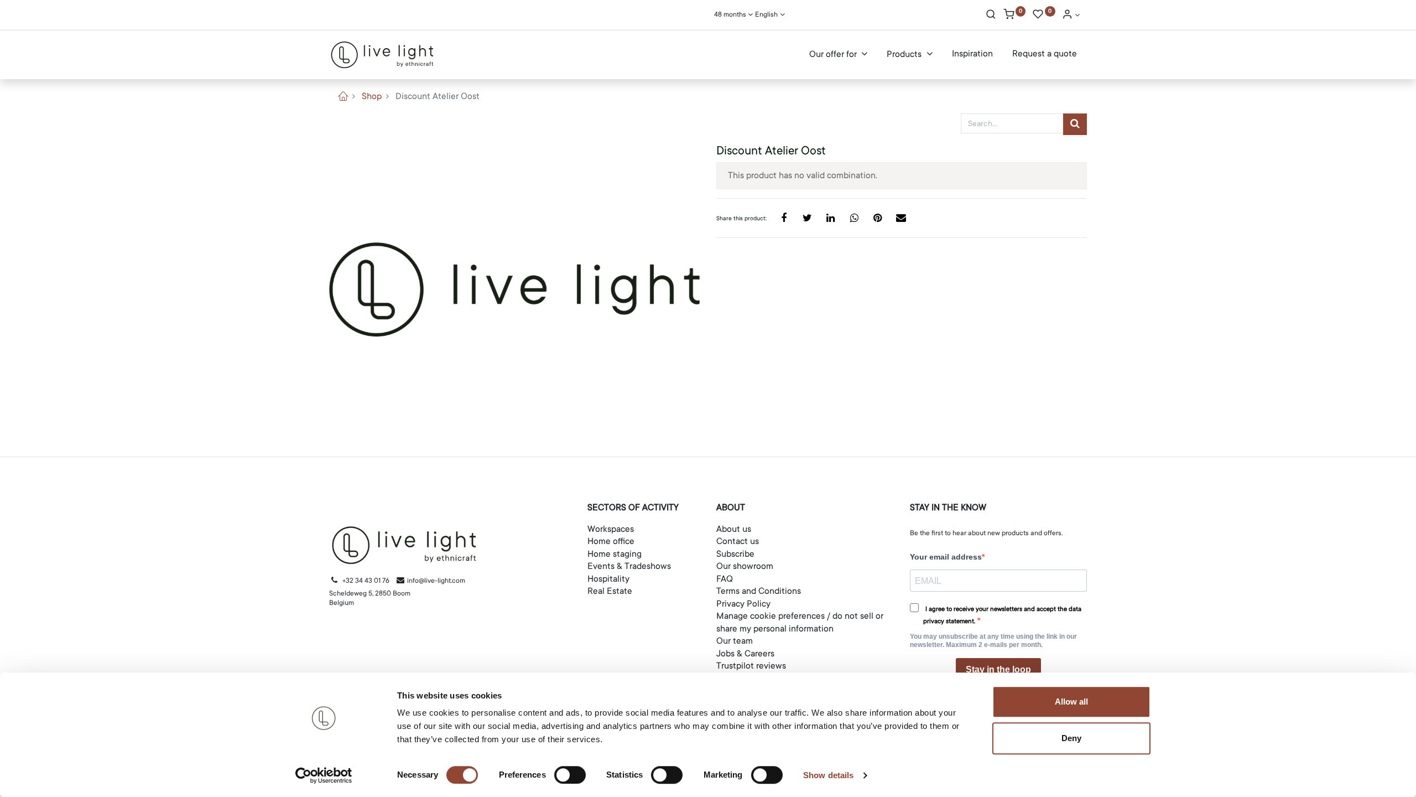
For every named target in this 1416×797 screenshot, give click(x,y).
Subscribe (735, 554)
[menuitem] (972, 54)
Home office (610, 541)
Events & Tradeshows (629, 566)
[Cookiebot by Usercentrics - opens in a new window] (323, 775)
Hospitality (608, 578)
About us (733, 529)
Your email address (946, 556)
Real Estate (609, 591)
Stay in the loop (998, 669)
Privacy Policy (743, 603)
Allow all (1071, 701)
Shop (372, 96)
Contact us (737, 541)
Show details (828, 775)
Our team (734, 640)
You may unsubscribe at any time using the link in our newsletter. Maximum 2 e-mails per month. (993, 641)
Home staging (614, 554)
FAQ (724, 578)
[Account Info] (1071, 15)
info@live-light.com (435, 580)
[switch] (570, 775)
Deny (1071, 738)
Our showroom (744, 566)
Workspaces (610, 529)
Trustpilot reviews (751, 665)
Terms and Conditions (758, 591)
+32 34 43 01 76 (365, 580)
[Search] (991, 15)
